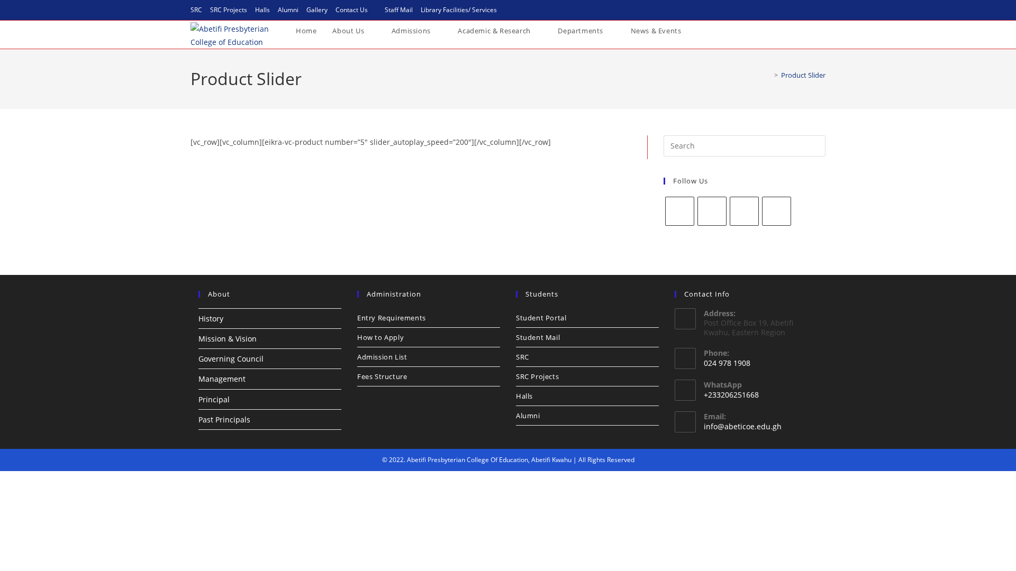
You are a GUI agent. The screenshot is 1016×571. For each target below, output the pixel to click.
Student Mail (538, 337)
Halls (262, 9)
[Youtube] (776, 211)
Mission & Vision (227, 339)
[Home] (768, 75)
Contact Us (351, 9)
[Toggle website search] (699, 31)
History (210, 319)
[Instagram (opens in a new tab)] (797, 10)
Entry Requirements (391, 318)
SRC (196, 9)
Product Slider (803, 75)
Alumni (288, 9)
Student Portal (541, 318)
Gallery (317, 9)
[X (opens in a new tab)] (771, 10)
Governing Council (231, 359)
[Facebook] (679, 211)
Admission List (382, 357)
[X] (744, 211)
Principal (214, 399)
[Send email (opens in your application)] (821, 10)
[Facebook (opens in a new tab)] (784, 10)
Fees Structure (382, 376)
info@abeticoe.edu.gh (743, 426)
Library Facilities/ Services (459, 9)
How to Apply (380, 337)
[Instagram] (712, 211)
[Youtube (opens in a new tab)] (809, 10)
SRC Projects (228, 9)
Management (222, 379)
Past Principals (224, 420)
